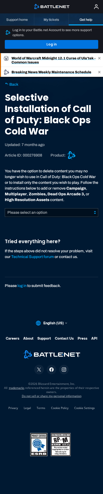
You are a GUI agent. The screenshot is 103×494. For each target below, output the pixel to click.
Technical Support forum (32, 257)
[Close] (99, 60)
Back (13, 84)
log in (22, 286)
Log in (51, 44)
